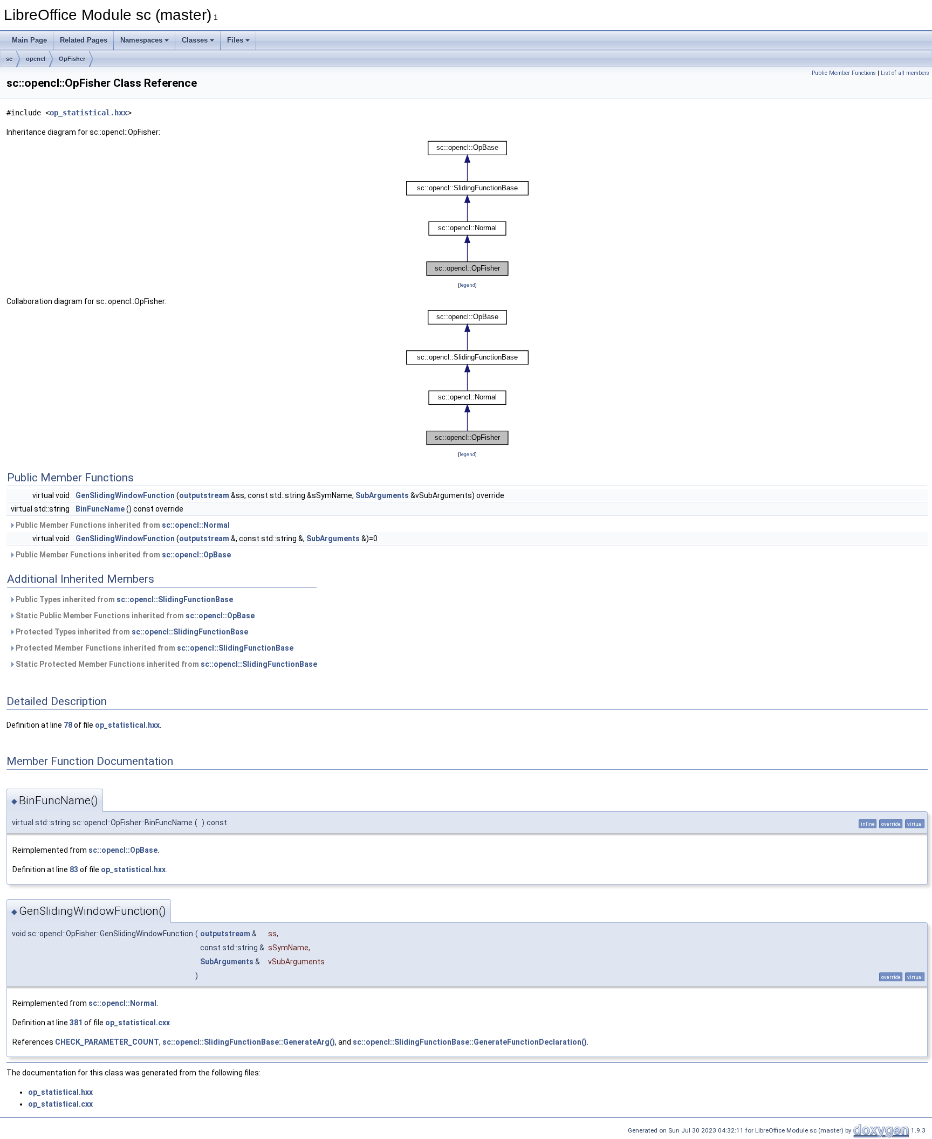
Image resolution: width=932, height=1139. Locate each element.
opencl (35, 59)
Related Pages (83, 40)
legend (467, 285)
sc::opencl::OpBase (196, 554)
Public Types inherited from (123, 599)
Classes (195, 40)
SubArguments (382, 495)
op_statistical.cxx (137, 1022)
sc (9, 59)
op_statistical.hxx (88, 112)
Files (235, 40)
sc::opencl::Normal (196, 525)
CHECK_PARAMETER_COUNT (107, 1042)
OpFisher (72, 59)
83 (74, 869)
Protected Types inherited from (131, 631)
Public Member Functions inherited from (122, 525)
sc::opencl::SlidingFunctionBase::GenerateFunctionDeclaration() (470, 1042)
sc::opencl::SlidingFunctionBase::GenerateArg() (248, 1042)
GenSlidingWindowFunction (125, 495)
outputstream (204, 495)
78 (68, 725)
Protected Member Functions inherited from (153, 648)
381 (76, 1022)
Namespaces (141, 40)
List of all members (905, 73)
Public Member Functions (844, 73)
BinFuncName (100, 509)
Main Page (29, 40)
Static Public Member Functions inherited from (134, 615)
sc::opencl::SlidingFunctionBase (174, 599)
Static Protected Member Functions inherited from (165, 664)
